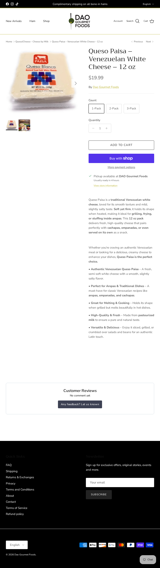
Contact (11, 502)
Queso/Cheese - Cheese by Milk (31, 41)
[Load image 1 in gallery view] (43, 81)
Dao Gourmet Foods (106, 87)
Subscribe (99, 494)
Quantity (94, 120)
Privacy (10, 483)
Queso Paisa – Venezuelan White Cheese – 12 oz (77, 41)
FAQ (9, 465)
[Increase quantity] (107, 128)
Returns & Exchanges (20, 477)
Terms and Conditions (20, 489)
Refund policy (15, 514)
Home (9, 41)
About (10, 496)
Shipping (12, 471)
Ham (32, 21)
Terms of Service (16, 508)
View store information (105, 185)
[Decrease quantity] (92, 128)
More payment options (121, 167)
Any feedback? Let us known (80, 404)
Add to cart (121, 145)
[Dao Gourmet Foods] (80, 21)
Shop (46, 21)
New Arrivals (14, 21)
